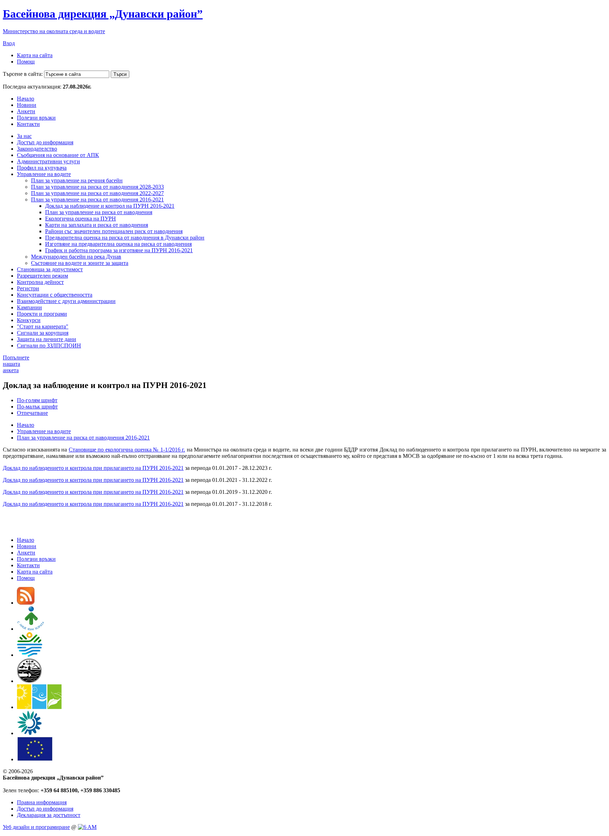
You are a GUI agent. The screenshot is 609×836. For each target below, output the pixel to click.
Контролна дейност (40, 282)
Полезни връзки (36, 118)
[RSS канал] (26, 603)
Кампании (29, 307)
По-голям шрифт (37, 400)
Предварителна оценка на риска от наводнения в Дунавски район (124, 238)
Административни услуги (48, 161)
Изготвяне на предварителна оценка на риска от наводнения (118, 244)
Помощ (26, 62)
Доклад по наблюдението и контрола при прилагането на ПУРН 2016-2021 (93, 468)
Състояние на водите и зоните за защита (79, 263)
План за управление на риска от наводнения (98, 212)
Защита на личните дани (46, 339)
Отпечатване (32, 413)
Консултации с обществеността (54, 295)
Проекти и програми (42, 314)
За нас (24, 136)
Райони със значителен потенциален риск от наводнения (114, 231)
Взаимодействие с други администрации (66, 301)
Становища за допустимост (50, 269)
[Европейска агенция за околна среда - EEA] (29, 733)
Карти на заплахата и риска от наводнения (96, 225)
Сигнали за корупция (42, 333)
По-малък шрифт (37, 407)
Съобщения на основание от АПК (58, 155)
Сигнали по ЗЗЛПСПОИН (49, 346)
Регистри (28, 288)
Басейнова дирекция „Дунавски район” (103, 13)
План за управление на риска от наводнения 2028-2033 (97, 187)
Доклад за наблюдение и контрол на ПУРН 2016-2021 (109, 206)
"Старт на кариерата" (42, 326)
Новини (26, 105)
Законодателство (37, 149)
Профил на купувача (42, 168)
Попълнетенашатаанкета (16, 364)
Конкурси (29, 320)
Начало (25, 99)
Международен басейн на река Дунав (76, 257)
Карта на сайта (35, 55)
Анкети (26, 111)
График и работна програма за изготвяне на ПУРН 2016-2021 (119, 250)
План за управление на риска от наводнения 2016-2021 (97, 199)
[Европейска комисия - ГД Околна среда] (35, 759)
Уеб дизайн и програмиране (36, 827)
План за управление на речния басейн (77, 180)
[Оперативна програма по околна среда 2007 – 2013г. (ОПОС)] (39, 707)
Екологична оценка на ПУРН (80, 219)
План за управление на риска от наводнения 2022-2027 (97, 193)
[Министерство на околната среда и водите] (29, 655)
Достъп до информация (45, 142)
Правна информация (42, 802)
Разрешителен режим (42, 276)
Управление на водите (44, 174)
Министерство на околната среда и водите (54, 31)
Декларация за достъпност (48, 815)
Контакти (28, 124)
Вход (9, 43)
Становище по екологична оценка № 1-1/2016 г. (127, 450)
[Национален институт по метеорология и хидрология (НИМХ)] (29, 681)
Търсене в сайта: (23, 74)
